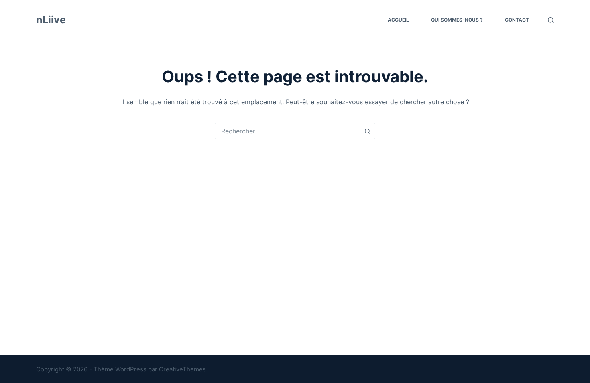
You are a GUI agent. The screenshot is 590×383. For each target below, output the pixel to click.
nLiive (51, 20)
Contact (517, 20)
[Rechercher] (551, 20)
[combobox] (287, 131)
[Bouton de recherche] (367, 131)
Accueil (398, 20)
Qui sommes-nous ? (457, 20)
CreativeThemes (182, 369)
